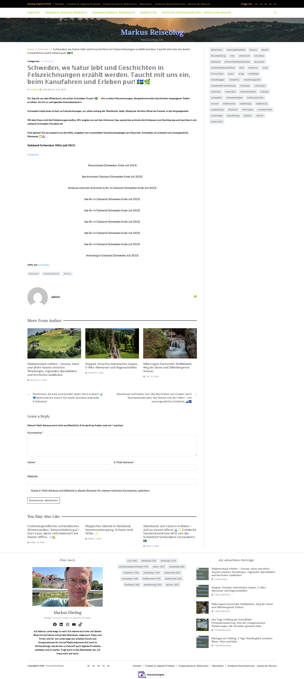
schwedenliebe (234, 97)
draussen (259, 61)
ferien (67, 273)
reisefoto (234, 79)
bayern (253, 49)
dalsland (33, 273)
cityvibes (259, 55)
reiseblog (253, 73)
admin (34, 89)
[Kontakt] (256, 4)
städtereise (229, 103)
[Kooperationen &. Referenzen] (265, 4)
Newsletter (146, 3)
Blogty (61, 665)
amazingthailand (236, 49)
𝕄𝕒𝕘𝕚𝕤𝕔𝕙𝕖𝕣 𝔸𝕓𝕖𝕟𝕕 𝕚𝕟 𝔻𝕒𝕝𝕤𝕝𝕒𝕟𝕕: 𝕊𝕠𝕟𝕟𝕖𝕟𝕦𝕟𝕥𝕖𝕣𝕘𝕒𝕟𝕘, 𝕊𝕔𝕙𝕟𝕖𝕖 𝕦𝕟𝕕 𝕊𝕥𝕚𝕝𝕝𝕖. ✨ (109, 529)
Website (32, 476)
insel (265, 67)
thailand (233, 109)
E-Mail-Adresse (124, 462)
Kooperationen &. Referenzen (120, 3)
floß (241, 67)
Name (31, 462)
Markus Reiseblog (152, 32)
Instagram (32, 154)
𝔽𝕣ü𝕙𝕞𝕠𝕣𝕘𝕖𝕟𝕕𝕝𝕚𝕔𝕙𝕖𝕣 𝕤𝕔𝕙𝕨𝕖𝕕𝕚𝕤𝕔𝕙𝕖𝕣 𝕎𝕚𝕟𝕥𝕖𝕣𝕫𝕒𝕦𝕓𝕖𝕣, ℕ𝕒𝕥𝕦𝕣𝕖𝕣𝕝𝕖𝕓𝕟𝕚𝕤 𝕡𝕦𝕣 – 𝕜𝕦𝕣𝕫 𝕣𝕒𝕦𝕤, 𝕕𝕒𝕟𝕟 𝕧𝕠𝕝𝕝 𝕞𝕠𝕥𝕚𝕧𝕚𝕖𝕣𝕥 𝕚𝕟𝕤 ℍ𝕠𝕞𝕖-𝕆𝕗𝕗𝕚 (53, 531)
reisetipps (259, 85)
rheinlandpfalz (248, 91)
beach (265, 49)
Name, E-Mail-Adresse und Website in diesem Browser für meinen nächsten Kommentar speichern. (90, 490)
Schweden (47, 61)
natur (231, 73)
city (232, 55)
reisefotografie (252, 79)
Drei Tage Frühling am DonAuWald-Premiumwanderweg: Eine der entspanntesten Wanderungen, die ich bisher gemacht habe (238, 623)
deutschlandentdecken (237, 61)
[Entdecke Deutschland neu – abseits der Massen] (275, 4)
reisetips (216, 91)
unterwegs (217, 115)
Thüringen (247, 109)
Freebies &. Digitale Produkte (83, 3)
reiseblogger (218, 79)
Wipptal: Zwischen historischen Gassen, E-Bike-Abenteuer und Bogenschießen (111, 365)
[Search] (275, 12)
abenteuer (216, 49)
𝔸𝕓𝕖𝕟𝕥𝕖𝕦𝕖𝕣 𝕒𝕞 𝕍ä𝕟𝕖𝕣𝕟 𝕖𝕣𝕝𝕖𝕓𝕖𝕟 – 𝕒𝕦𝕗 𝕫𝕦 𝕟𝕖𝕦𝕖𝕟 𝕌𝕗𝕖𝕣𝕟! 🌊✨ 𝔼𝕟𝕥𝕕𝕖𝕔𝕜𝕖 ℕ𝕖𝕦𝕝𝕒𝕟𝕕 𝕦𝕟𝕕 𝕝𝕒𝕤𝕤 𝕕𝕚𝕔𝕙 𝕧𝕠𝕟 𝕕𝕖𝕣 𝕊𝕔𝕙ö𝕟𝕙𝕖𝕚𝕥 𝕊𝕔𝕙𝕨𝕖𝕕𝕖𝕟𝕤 (169, 533)
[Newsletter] (270, 4)
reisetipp (245, 85)
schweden (216, 97)
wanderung (233, 115)
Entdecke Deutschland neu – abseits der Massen (182, 3)
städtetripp (217, 109)
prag (241, 73)
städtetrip (261, 103)
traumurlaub (265, 109)
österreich (217, 121)
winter (260, 115)
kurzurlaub (217, 73)
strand (214, 103)
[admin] (37, 297)
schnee (264, 91)
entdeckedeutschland (223, 67)
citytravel (244, 55)
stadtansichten (255, 97)
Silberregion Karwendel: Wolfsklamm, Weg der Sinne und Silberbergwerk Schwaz (167, 367)
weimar (248, 115)
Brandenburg (218, 55)
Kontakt (59, 3)
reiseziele (230, 91)
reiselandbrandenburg (223, 85)
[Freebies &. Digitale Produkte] (261, 4)
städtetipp (245, 103)
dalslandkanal (51, 273)
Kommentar (35, 432)
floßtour (253, 67)
